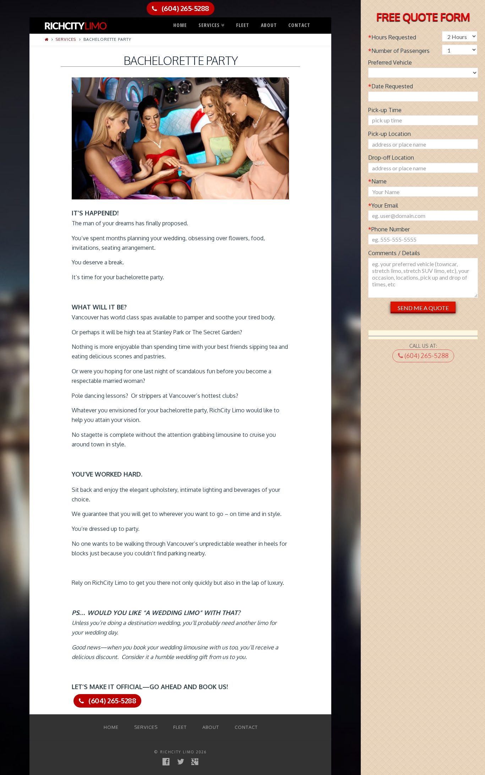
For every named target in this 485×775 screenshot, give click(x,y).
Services (210, 23)
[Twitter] (180, 761)
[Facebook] (166, 761)
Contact (299, 25)
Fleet (242, 25)
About (269, 25)
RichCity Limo (177, 752)
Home (180, 25)
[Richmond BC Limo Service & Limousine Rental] (76, 24)
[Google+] (194, 761)
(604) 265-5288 (425, 355)
